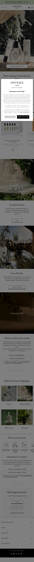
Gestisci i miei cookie (10, 116)
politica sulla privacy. (24, 112)
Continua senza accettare (17, 87)
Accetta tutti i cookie (23, 116)
